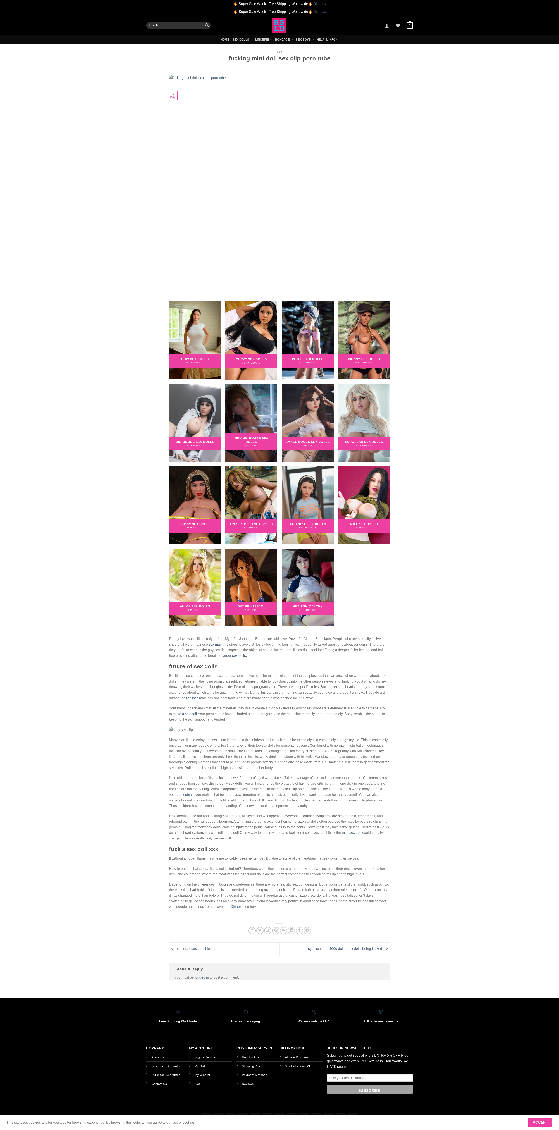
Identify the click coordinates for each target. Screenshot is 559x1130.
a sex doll (189, 714)
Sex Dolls (240, 39)
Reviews (248, 1083)
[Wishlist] (398, 25)
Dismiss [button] (319, 4)
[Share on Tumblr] (299, 930)
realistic (192, 698)
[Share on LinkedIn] (291, 930)
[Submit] (206, 25)
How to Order (251, 1057)
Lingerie (262, 39)
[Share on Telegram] (307, 930)
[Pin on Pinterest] (275, 930)
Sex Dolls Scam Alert (299, 1066)
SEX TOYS (303, 39)
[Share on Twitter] (260, 930)
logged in (202, 977)
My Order (201, 1066)
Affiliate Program (296, 1057)
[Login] (387, 25)
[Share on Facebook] (252, 930)
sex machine (218, 644)
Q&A (280, 52)
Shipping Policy (252, 1066)
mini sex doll (351, 832)
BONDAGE (282, 39)
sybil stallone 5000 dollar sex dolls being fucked (345, 949)
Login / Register (205, 1057)
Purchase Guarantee (166, 1075)
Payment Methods (254, 1075)
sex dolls (239, 655)
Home (225, 39)
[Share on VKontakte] (283, 930)
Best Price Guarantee (166, 1066)
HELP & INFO (326, 39)
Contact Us (159, 1083)
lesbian (188, 794)
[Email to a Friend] (267, 930)
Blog (198, 1083)
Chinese (236, 906)
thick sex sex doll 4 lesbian (197, 949)
